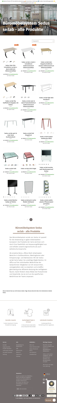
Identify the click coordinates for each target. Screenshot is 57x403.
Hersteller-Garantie (7, 352)
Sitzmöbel (13, 5)
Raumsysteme (16, 11)
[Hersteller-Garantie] (10, 312)
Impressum (19, 354)
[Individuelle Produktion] (46, 312)
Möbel (20, 5)
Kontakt (5, 345)
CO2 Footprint (33, 352)
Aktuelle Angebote (40, 5)
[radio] (4, 62)
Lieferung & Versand (8, 350)
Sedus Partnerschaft (34, 347)
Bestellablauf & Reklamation (20, 345)
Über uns (32, 345)
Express (35, 8)
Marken (39, 11)
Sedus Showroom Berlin (34, 349)
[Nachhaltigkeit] (28, 312)
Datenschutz (19, 350)
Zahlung (5, 354)
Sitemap (18, 356)
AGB (17, 348)
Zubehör (16, 8)
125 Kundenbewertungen (51, 393)
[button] (50, 400)
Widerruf (18, 352)
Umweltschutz (33, 354)
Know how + (42, 8)
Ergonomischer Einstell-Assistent (7, 347)
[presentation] (53, 133)
